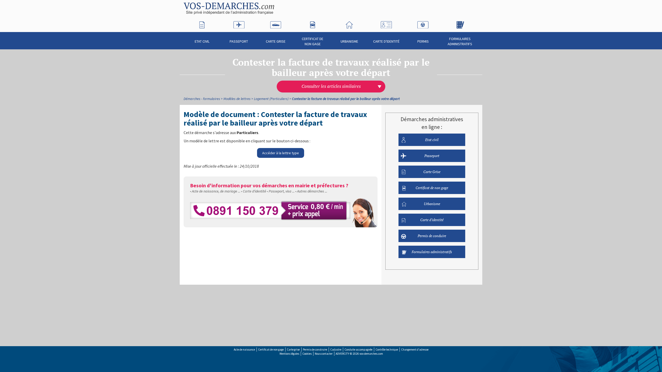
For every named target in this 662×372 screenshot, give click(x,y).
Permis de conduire (432, 235)
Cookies (307, 353)
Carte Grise (275, 41)
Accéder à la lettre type (280, 153)
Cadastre (335, 349)
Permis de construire (315, 349)
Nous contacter (324, 353)
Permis (423, 41)
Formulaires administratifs (460, 41)
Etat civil (202, 41)
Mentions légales (289, 353)
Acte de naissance (244, 349)
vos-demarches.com (371, 353)
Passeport (239, 41)
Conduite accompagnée (358, 349)
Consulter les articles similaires (331, 86)
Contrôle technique (386, 349)
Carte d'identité (386, 41)
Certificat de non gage (312, 41)
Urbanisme (349, 41)
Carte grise (293, 349)
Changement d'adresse (414, 349)
